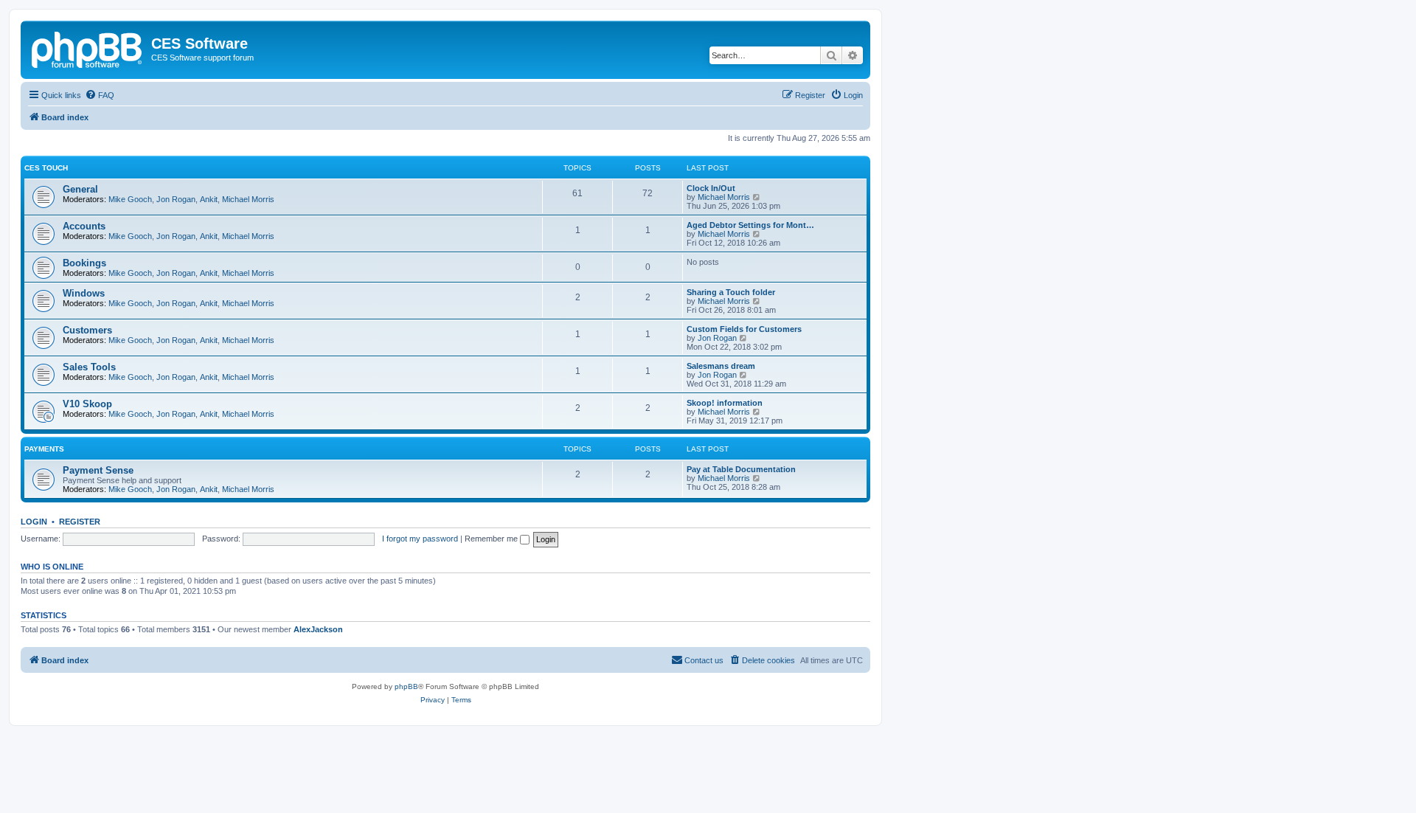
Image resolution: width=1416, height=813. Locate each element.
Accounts (84, 226)
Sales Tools (89, 367)
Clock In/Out (711, 188)
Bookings (84, 263)
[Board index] (87, 48)
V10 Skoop (87, 403)
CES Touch (46, 168)
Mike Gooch (130, 199)
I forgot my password (420, 538)
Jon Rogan (175, 199)
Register (79, 521)
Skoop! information (725, 402)
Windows (84, 293)
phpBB (406, 686)
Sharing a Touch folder (731, 292)
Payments (44, 449)
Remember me (492, 538)
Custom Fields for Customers (744, 329)
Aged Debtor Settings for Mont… (750, 225)
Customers (87, 330)
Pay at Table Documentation (741, 469)
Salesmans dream (721, 365)
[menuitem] (99, 95)
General (80, 189)
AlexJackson (318, 629)
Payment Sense (98, 470)
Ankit (209, 199)
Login (34, 521)
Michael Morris (248, 199)
